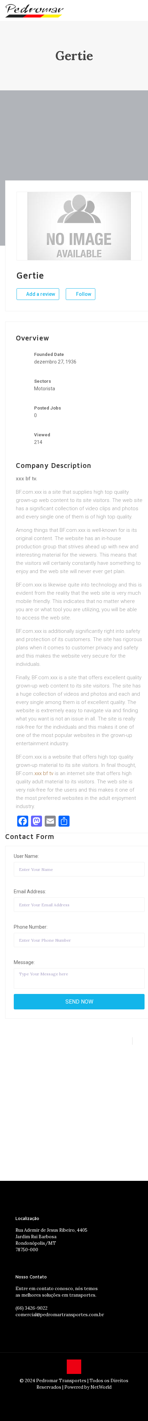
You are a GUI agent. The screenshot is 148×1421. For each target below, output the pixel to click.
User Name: (26, 856)
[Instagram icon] (74, 1397)
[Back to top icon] (74, 1367)
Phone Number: (30, 927)
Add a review (40, 294)
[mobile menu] (139, 10)
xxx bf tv (43, 773)
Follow (83, 294)
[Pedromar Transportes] (34, 10)
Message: (24, 962)
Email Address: (30, 891)
